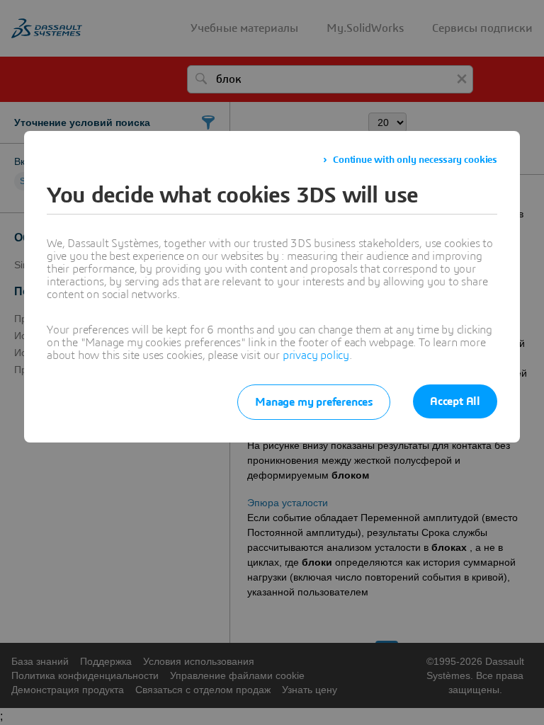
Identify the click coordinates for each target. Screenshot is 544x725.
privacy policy (316, 355)
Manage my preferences (314, 402)
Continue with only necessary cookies (415, 160)
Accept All (455, 401)
